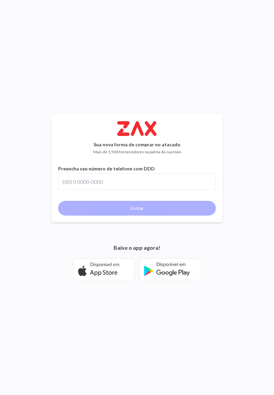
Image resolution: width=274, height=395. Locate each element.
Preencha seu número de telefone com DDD (106, 168)
